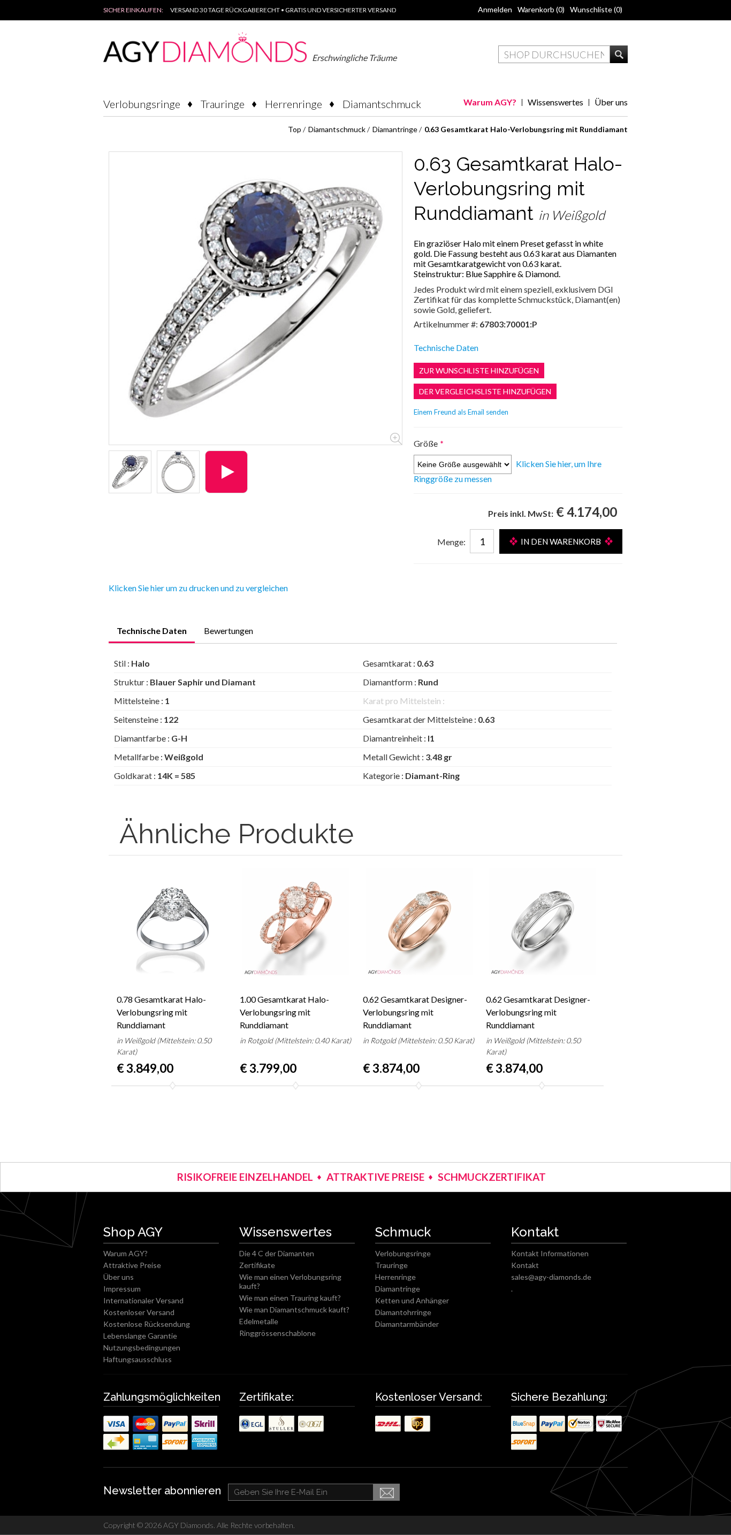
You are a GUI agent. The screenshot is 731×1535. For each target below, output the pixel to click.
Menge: (451, 542)
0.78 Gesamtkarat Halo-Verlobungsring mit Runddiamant (161, 1012)
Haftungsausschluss (137, 1359)
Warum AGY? (489, 102)
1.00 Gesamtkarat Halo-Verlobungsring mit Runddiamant (284, 1012)
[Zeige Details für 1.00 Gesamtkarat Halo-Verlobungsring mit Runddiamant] (295, 921)
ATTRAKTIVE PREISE (375, 1177)
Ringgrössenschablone (277, 1333)
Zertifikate (257, 1265)
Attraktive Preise (132, 1265)
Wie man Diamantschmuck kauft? (294, 1309)
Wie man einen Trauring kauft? (290, 1297)
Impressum (122, 1288)
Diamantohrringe (403, 1312)
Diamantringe (397, 1288)
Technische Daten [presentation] (152, 630)
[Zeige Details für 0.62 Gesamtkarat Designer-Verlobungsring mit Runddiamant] (419, 921)
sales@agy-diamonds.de (551, 1276)
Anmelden (495, 9)
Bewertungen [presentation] (228, 630)
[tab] (152, 634)
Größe (426, 443)
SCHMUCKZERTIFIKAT (492, 1177)
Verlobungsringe (141, 103)
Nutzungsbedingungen (141, 1347)
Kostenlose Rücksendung (146, 1323)
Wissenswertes (555, 102)
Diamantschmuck (381, 103)
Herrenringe (293, 103)
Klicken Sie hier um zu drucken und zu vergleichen (198, 588)
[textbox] (554, 54)
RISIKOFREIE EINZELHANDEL (245, 1177)
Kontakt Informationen (550, 1253)
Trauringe (223, 103)
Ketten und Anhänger (412, 1300)
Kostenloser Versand (138, 1312)
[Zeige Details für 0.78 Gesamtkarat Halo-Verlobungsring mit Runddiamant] (172, 921)
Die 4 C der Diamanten (276, 1253)
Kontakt (525, 1265)
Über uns (611, 102)
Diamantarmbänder (407, 1323)
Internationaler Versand (143, 1300)
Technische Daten (446, 347)
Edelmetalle (258, 1321)
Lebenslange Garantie (140, 1335)
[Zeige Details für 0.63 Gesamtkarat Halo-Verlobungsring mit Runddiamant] (130, 471)
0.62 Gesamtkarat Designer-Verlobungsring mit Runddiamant (415, 1012)
